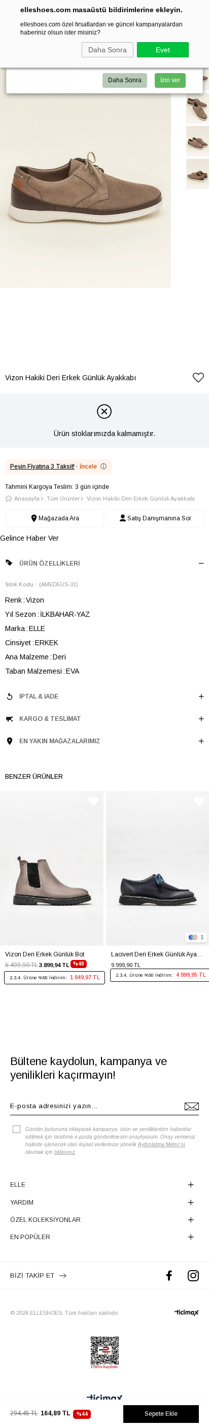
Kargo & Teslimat (50, 718)
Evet (163, 50)
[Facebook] (169, 1275)
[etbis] (105, 1353)
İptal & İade (38, 696)
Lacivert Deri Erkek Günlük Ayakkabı (157, 954)
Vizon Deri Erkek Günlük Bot (44, 954)
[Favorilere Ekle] (198, 379)
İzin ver (170, 80)
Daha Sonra (107, 50)
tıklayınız (64, 1152)
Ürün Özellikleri (49, 563)
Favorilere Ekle (93, 801)
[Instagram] (193, 1275)
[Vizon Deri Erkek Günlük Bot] (51, 868)
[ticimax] (187, 1313)
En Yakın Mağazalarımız (59, 741)
